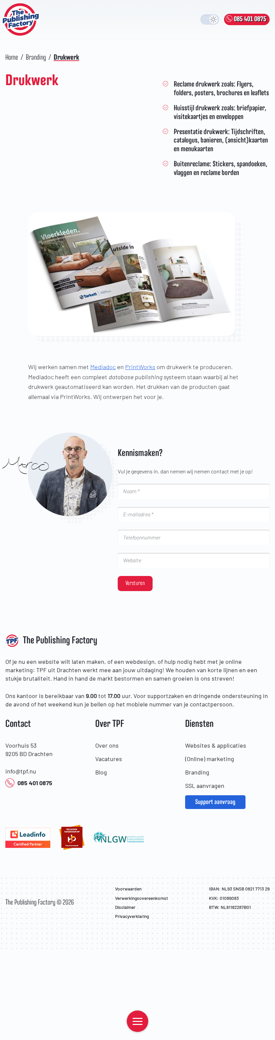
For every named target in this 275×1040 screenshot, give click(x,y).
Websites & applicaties (215, 745)
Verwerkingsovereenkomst (141, 898)
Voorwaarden (128, 888)
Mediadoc (103, 366)
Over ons (107, 745)
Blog (101, 772)
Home (11, 57)
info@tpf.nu (20, 771)
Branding (36, 57)
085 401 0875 (34, 783)
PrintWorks (140, 366)
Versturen (135, 583)
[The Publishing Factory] (22, 19)
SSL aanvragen (204, 785)
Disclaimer (125, 907)
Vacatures (108, 758)
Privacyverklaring (132, 916)
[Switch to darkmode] (210, 19)
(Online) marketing (209, 758)
